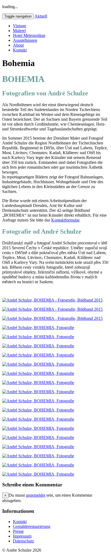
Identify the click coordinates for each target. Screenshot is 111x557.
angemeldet (35, 495)
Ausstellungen (25, 40)
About (18, 45)
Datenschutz (23, 541)
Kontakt (20, 50)
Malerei (19, 30)
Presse (18, 531)
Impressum (22, 536)
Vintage (19, 25)
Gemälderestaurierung (31, 526)
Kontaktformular (65, 220)
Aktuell (40, 16)
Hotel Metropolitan (29, 35)
